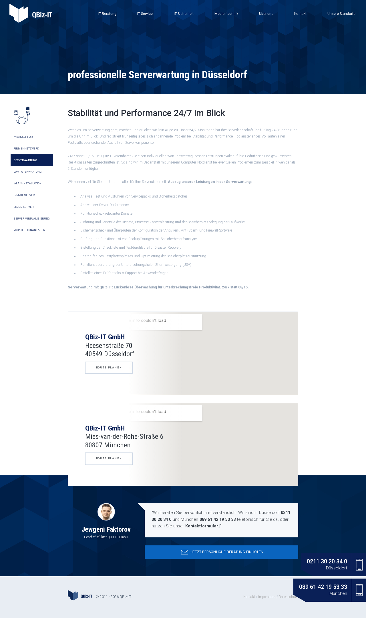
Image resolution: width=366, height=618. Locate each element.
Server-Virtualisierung (32, 218)
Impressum (267, 597)
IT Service (145, 14)
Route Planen (109, 367)
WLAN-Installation (27, 183)
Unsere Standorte (341, 14)
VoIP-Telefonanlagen (29, 230)
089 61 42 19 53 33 (218, 519)
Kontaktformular (201, 526)
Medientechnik (226, 14)
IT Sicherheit (184, 14)
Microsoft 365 (23, 136)
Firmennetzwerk (26, 148)
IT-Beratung (107, 14)
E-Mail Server (24, 195)
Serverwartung (25, 160)
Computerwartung (28, 171)
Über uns (266, 14)
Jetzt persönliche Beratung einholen (223, 552)
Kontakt (300, 14)
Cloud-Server (23, 207)
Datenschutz (288, 597)
